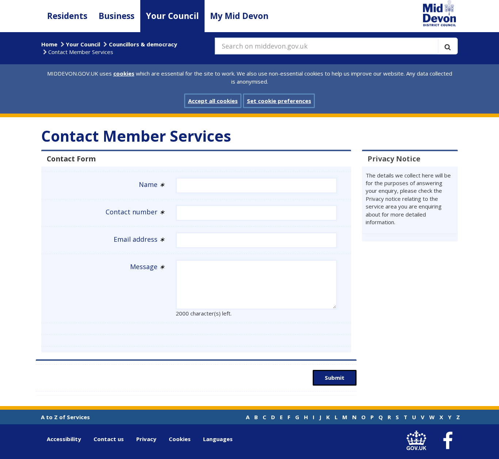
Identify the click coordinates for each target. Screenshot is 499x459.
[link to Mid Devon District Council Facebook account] (447, 441)
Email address (139, 239)
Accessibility (64, 439)
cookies (123, 73)
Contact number (135, 211)
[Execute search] (448, 46)
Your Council (172, 16)
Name (152, 184)
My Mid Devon (239, 16)
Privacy (146, 439)
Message (147, 266)
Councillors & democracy (143, 44)
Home (49, 44)
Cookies (180, 439)
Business (116, 16)
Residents (67, 16)
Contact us (109, 439)
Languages (218, 439)
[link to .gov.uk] (418, 440)
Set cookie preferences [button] (279, 100)
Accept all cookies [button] (213, 100)
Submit (334, 377)
